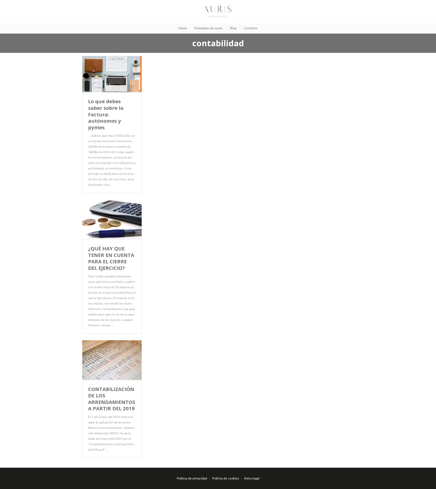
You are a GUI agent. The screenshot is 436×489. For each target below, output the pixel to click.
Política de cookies (225, 478)
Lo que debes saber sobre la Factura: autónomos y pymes (106, 114)
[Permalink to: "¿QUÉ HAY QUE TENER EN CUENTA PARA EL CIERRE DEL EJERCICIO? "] (112, 225)
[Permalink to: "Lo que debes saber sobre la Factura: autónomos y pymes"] (112, 80)
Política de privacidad (192, 478)
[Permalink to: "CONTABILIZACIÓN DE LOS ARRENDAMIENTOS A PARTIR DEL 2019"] (112, 365)
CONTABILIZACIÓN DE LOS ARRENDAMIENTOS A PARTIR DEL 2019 (111, 399)
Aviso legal (252, 478)
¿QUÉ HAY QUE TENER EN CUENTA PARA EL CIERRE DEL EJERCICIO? (111, 258)
